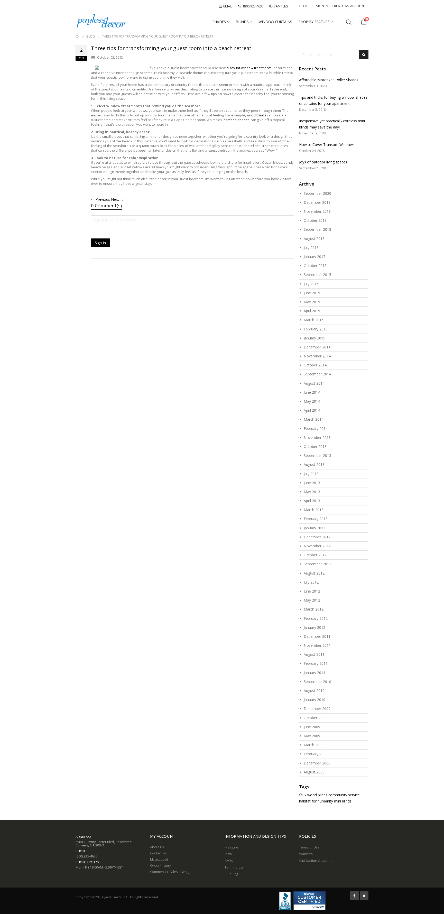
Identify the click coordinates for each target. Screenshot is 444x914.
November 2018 (317, 211)
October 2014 (315, 365)
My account (159, 859)
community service (344, 794)
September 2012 (317, 563)
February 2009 (316, 753)
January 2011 (314, 672)
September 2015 (317, 274)
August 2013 (314, 464)
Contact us (158, 853)
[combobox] (333, 54)
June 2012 (312, 591)
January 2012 (314, 627)
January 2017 (314, 256)
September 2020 (317, 193)
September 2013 (317, 455)
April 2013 (312, 500)
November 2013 (317, 437)
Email (227, 6)
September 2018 (317, 229)
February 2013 (316, 518)
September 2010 (317, 681)
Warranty (306, 854)
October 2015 (315, 265)
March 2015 (313, 319)
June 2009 (312, 726)
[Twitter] (364, 895)
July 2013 (311, 473)
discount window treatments (249, 68)
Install (229, 854)
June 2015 (312, 292)
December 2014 (317, 347)
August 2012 (314, 573)
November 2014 (317, 356)
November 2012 (317, 545)
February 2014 (316, 428)
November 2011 (317, 645)
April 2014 (312, 410)
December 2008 (317, 763)
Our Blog (231, 874)
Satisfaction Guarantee (317, 860)
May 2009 (312, 735)
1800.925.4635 (253, 6)
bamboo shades (237, 119)
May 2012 (312, 600)
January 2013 (314, 527)
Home (77, 36)
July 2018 (311, 247)
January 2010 (314, 699)
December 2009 (317, 708)
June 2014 (312, 392)
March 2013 (313, 509)
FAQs (229, 860)
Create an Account (349, 6)
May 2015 (312, 301)
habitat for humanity (316, 801)
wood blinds (256, 115)
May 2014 (312, 401)
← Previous (100, 199)
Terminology (234, 867)
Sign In (322, 6)
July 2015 (311, 283)
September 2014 (317, 374)
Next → (117, 199)
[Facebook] (354, 895)
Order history (160, 865)
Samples (281, 6)
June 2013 (312, 482)
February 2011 (316, 663)
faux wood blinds (313, 794)
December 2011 (317, 636)
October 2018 (315, 220)
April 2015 (312, 310)
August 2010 (314, 690)
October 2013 (315, 446)
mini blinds (342, 801)
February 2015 (316, 329)
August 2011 (314, 654)
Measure (231, 847)
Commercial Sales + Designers (173, 871)
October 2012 (315, 554)
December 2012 (317, 536)
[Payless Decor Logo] (101, 20)
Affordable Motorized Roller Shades (328, 79)
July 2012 (311, 582)
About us (157, 847)
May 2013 (312, 491)
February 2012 (316, 618)
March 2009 (313, 744)
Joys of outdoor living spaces (323, 162)
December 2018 (317, 202)
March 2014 (313, 419)
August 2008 (314, 772)
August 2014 (314, 383)
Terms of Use (309, 847)
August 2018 (314, 238)
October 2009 (315, 717)
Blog (303, 6)
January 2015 (314, 338)
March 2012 (313, 609)
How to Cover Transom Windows (327, 144)
